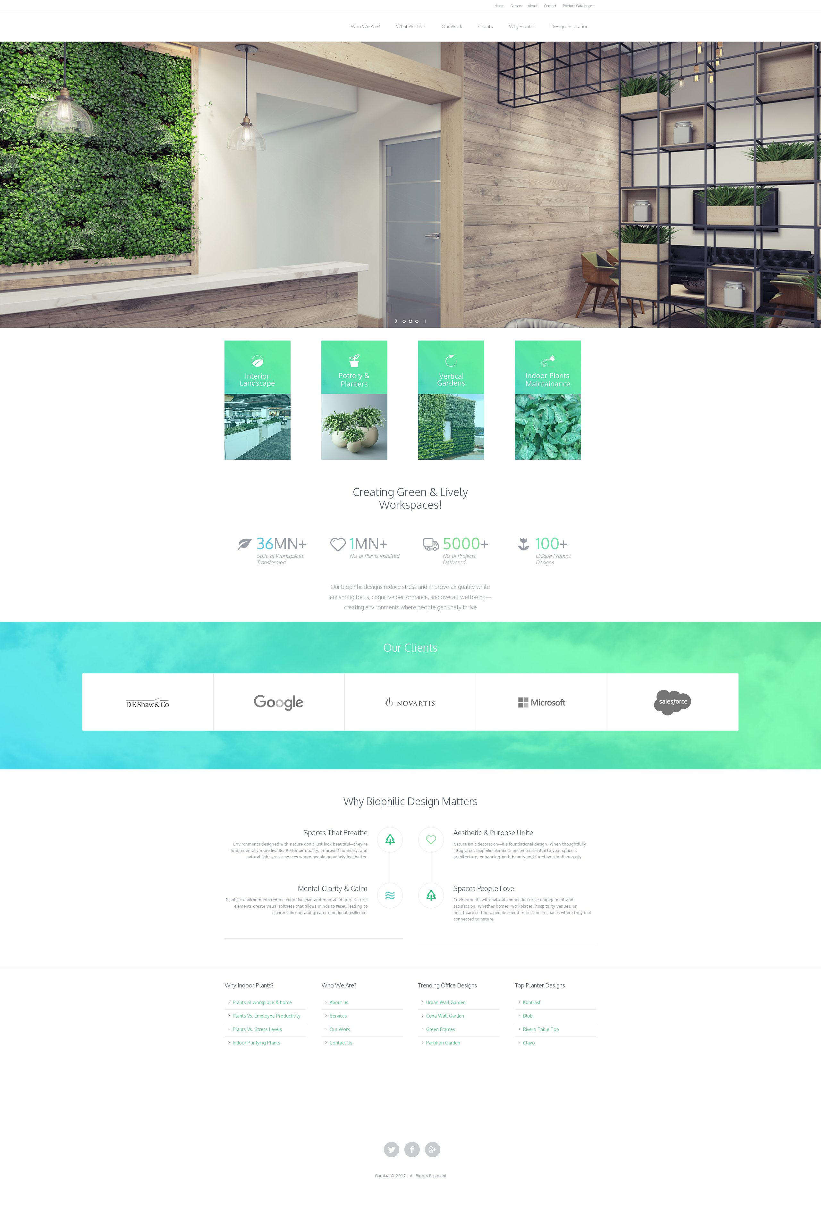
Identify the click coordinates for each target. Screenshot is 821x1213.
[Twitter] (392, 1150)
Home (499, 6)
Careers (515, 6)
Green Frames (440, 1029)
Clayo (529, 1042)
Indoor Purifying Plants (256, 1042)
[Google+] (433, 1150)
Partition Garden (443, 1042)
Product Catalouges (578, 6)
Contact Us (341, 1042)
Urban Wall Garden (446, 1002)
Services (338, 1016)
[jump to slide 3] (417, 321)
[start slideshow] (397, 321)
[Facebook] (412, 1150)
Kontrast (532, 1002)
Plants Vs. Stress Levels (257, 1029)
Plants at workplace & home (262, 1002)
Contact (550, 6)
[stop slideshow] (424, 321)
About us (339, 1002)
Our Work (340, 1029)
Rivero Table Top (541, 1029)
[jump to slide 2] (410, 321)
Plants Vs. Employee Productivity (266, 1016)
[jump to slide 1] (404, 321)
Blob (528, 1016)
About (532, 6)
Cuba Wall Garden (445, 1016)
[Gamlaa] (256, 24)
